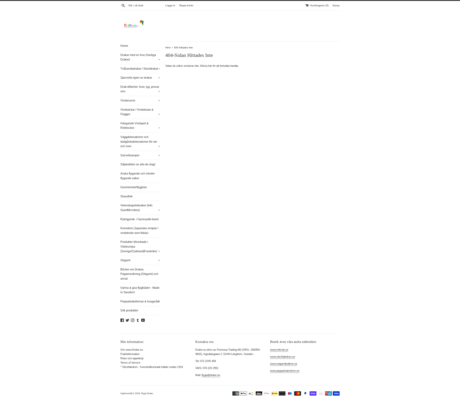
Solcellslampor (140, 155)
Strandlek (126, 196)
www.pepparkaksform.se (284, 370)
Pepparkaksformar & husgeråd (140, 301)
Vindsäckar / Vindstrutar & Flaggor (140, 112)
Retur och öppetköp (131, 358)
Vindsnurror (140, 100)
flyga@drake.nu (211, 375)
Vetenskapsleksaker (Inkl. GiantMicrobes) (140, 208)
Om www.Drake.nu (131, 349)
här (210, 65)
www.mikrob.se (279, 349)
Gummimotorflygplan (133, 187)
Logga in (170, 5)
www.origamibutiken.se (283, 363)
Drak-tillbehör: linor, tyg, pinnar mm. (140, 89)
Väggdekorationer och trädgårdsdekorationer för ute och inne (140, 141)
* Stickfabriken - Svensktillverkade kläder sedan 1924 (151, 366)
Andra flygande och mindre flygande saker (137, 176)
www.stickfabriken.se (282, 356)
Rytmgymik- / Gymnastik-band (139, 219)
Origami (140, 260)
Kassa (336, 5)
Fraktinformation (129, 353)
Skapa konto (186, 5)
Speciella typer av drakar (140, 77)
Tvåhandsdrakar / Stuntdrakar (140, 68)
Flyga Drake (147, 393)
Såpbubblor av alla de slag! (137, 164)
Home (124, 45)
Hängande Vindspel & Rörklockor (140, 126)
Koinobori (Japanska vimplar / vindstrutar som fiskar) (139, 230)
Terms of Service (130, 362)
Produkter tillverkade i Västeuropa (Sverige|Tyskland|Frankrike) (140, 246)
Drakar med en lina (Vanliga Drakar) (140, 57)
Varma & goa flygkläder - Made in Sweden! (140, 290)
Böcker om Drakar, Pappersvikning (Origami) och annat (139, 274)
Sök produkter (129, 310)
